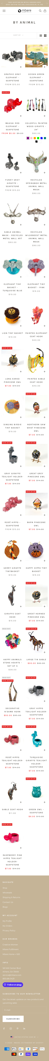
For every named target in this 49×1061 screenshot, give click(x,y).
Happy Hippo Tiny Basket (36, 569)
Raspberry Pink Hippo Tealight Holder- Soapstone (12, 860)
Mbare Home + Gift (11, 954)
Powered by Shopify (34, 1043)
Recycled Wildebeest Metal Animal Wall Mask (36, 237)
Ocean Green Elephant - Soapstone (36, 77)
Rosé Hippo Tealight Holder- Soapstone (12, 760)
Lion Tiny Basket (12, 333)
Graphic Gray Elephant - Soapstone (12, 77)
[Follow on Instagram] (10, 1028)
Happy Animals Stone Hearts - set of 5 (12, 662)
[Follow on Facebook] (4, 1028)
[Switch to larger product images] (41, 35)
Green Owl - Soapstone (36, 811)
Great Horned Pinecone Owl (36, 615)
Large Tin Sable (36, 659)
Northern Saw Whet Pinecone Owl (36, 427)
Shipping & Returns (11, 897)
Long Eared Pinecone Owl (12, 380)
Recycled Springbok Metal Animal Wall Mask (36, 185)
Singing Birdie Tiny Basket (13, 426)
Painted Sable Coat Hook (36, 380)
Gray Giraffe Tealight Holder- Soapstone (12, 476)
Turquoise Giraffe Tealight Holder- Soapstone (36, 762)
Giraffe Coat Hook (12, 615)
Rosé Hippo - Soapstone (12, 524)
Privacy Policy (9, 930)
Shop (5, 888)
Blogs (5, 907)
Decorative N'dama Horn (12, 710)
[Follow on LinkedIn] (24, 1028)
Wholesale (7, 892)
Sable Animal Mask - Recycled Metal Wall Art (12, 235)
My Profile (7, 921)
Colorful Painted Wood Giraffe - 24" (36, 126)
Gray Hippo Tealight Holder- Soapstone (36, 711)
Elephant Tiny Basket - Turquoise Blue (12, 287)
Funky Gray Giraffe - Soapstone (12, 183)
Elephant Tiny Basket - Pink (36, 285)
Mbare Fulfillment (11, 949)
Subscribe (13, 1019)
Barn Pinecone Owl (36, 524)
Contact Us (8, 902)
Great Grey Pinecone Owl (36, 475)
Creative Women (10, 944)
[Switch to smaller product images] (45, 35)
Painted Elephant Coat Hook (36, 334)
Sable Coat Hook (12, 809)
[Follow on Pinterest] (17, 1028)
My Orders (7, 925)
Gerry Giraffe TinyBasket (12, 569)
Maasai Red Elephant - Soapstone (12, 126)
